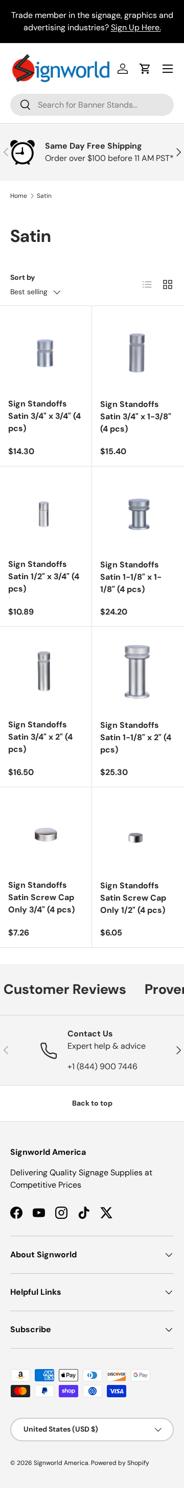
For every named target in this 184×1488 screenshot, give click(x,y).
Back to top (92, 1103)
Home (18, 196)
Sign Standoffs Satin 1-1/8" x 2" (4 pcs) (135, 737)
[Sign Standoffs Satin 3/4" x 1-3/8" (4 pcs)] (138, 352)
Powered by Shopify (120, 1463)
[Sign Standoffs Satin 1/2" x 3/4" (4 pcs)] (45, 512)
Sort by (22, 277)
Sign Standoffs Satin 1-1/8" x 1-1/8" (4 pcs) (131, 577)
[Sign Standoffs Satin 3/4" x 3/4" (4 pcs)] (45, 352)
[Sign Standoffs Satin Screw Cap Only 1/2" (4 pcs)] (138, 833)
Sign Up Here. (136, 27)
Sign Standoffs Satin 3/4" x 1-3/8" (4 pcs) (135, 416)
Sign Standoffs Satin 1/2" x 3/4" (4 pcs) (43, 576)
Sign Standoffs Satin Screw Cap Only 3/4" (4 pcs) (41, 897)
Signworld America (61, 1463)
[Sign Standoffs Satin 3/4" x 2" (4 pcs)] (45, 672)
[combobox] (92, 105)
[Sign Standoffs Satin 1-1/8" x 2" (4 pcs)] (138, 673)
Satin (44, 196)
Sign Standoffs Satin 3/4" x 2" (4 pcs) (40, 737)
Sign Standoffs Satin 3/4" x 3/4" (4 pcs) (44, 416)
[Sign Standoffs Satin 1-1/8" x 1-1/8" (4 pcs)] (138, 513)
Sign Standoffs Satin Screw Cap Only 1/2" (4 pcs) (133, 897)
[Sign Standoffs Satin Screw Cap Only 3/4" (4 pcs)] (45, 833)
